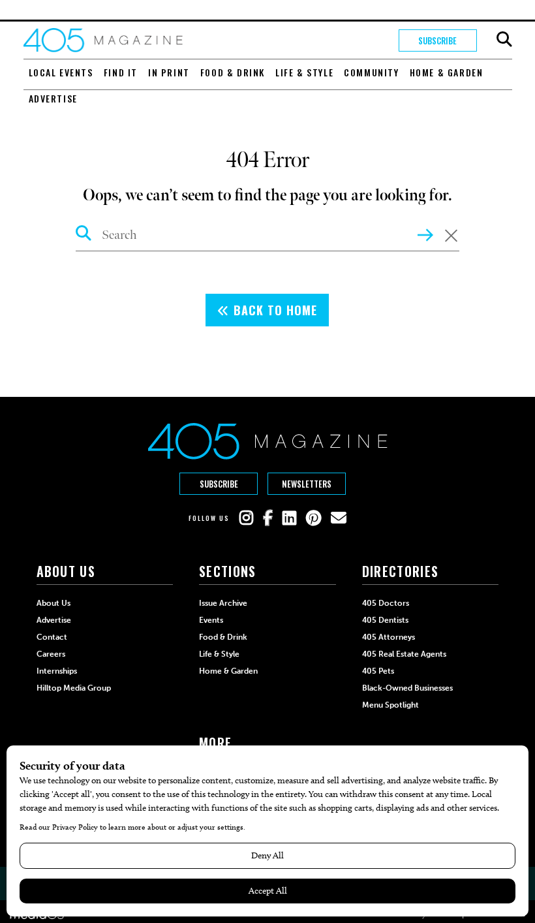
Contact (52, 637)
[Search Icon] (84, 235)
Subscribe (437, 40)
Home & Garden (446, 72)
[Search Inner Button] (425, 234)
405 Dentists (385, 620)
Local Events (61, 72)
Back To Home (273, 310)
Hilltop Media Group (74, 688)
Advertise (53, 98)
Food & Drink (232, 72)
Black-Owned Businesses (407, 688)
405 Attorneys (388, 637)
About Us (53, 603)
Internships (57, 671)
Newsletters (306, 483)
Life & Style (304, 72)
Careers (51, 654)
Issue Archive (223, 603)
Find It (121, 72)
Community (371, 72)
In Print (169, 72)
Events (211, 620)
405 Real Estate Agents (404, 654)
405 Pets (378, 671)
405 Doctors (385, 603)
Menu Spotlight (390, 705)
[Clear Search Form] (451, 236)
